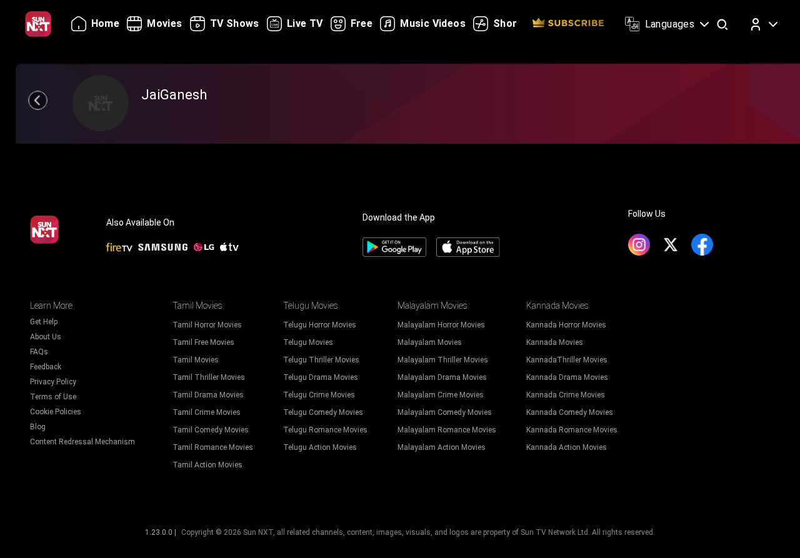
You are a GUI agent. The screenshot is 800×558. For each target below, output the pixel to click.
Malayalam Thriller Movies (443, 360)
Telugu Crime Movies (319, 395)
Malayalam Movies (430, 342)
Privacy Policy (53, 381)
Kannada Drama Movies (567, 377)
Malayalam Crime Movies (441, 395)
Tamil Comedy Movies (210, 430)
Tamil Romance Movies (212, 447)
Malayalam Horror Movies (441, 325)
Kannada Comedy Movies (569, 412)
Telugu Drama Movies (320, 377)
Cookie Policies (55, 411)
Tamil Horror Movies (207, 325)
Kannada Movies (554, 342)
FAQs (39, 351)
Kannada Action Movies (566, 447)
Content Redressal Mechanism (82, 441)
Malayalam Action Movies (442, 447)
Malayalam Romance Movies (447, 430)
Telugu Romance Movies (325, 430)
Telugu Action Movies (320, 447)
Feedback (45, 366)
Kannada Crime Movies (565, 395)
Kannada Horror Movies (566, 325)
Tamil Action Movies (207, 465)
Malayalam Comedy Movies (445, 412)
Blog (38, 426)
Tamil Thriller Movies (208, 377)
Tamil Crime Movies (206, 412)
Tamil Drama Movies (208, 395)
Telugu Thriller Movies (321, 360)
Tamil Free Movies (203, 342)
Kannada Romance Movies (572, 430)
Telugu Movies (308, 342)
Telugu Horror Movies (319, 325)
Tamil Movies (195, 360)
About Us (45, 336)
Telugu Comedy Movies (323, 412)
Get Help (44, 321)
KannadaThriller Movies (567, 360)
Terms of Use (53, 396)
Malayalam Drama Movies (442, 377)
